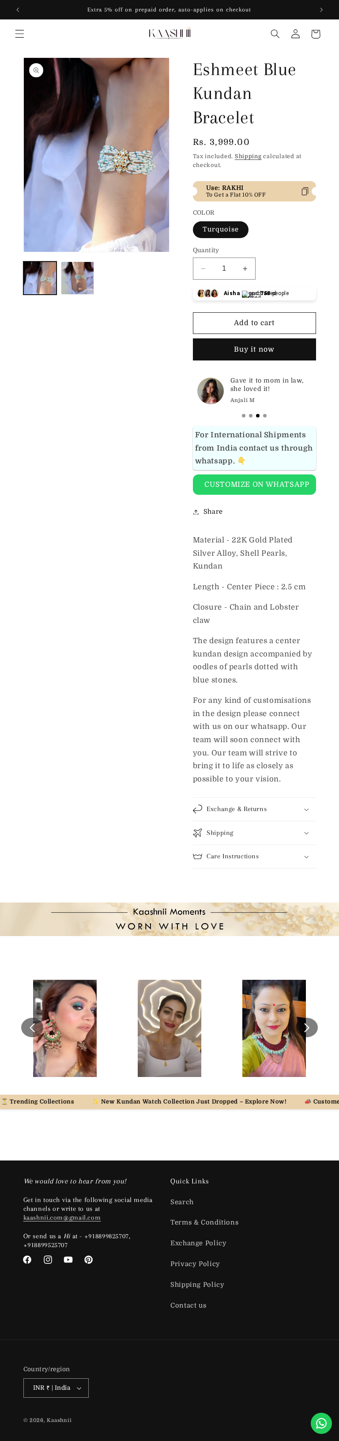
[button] (19, 34)
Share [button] (213, 512)
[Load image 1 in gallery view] (39, 278)
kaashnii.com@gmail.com (62, 1217)
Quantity (206, 250)
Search (182, 1202)
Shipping (248, 156)
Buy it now (254, 349)
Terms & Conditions (204, 1222)
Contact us (188, 1305)
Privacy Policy (195, 1264)
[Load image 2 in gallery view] (77, 278)
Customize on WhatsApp (256, 485)
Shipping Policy (197, 1285)
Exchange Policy (198, 1243)
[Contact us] (321, 1423)
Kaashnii (59, 1420)
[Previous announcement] (17, 9)
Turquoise (221, 229)
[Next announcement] (321, 9)
